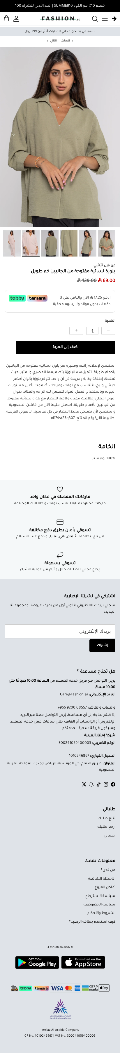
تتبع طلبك (106, 819)
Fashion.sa (55, 947)
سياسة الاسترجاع (100, 896)
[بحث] (92, 18)
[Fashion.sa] (60, 18)
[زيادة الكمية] (76, 331)
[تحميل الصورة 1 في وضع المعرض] (60, 137)
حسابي (109, 836)
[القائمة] (104, 18)
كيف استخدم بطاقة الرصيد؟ (92, 922)
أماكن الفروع (105, 888)
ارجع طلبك (106, 827)
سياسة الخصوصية (99, 905)
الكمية (110, 321)
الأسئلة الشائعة (101, 879)
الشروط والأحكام (101, 913)
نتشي (98, 266)
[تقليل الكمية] (108, 331)
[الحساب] (17, 18)
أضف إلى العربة (65, 347)
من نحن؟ (108, 870)
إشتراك (102, 645)
